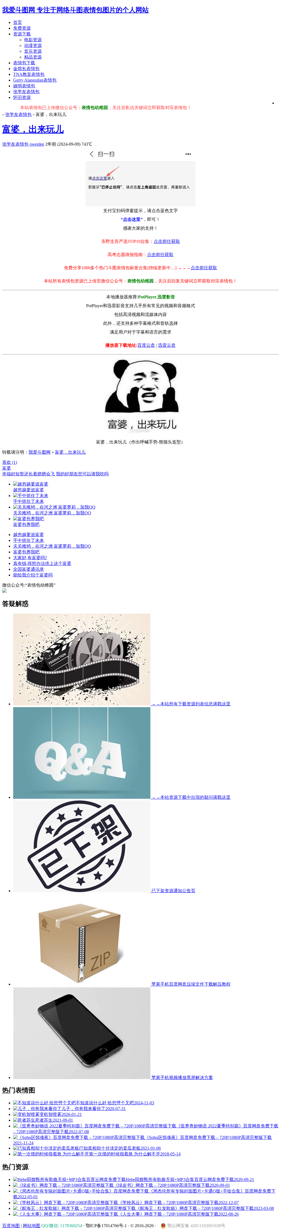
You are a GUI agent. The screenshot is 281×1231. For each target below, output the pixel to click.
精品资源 (33, 57)
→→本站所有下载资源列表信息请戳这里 (190, 704)
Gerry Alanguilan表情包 (35, 80)
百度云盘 (146, 345)
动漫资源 (33, 45)
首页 (17, 22)
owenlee (37, 144)
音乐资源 (33, 51)
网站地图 (31, 1225)
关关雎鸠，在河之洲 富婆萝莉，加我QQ (52, 546)
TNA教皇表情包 (28, 74)
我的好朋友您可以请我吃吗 (82, 474)
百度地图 (11, 1225)
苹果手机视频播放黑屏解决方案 (181, 1077)
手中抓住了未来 (28, 540)
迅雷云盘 (167, 345)
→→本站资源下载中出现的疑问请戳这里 (190, 797)
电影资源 (33, 39)
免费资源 (22, 28)
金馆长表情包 (26, 68)
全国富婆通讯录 (28, 569)
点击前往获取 (167, 241)
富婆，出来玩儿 (33, 129)
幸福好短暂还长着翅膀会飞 (28, 474)
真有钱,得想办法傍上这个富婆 (42, 563)
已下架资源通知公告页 (172, 890)
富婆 (6, 468)
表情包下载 (24, 62)
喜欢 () (9, 462)
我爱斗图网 (39, 452)
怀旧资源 (22, 97)
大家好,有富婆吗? (30, 557)
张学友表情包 (26, 91)
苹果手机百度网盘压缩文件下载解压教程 (190, 984)
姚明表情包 (24, 86)
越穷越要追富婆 (28, 534)
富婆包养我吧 (26, 552)
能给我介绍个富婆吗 (33, 575)
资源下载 (22, 34)
